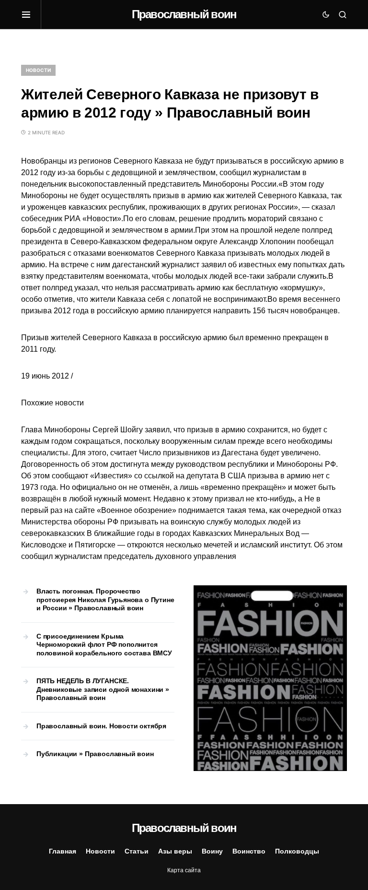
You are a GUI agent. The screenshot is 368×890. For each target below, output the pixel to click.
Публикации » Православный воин (95, 754)
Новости (38, 70)
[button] (31, 14)
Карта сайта (184, 870)
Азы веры (175, 851)
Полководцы (297, 851)
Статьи (137, 851)
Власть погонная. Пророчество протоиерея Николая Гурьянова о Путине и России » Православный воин (105, 599)
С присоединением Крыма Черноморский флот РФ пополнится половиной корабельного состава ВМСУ (104, 644)
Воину (212, 851)
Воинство (248, 851)
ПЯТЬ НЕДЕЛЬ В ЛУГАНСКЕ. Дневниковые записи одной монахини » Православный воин (102, 689)
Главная (62, 851)
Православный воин (184, 14)
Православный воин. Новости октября (101, 726)
